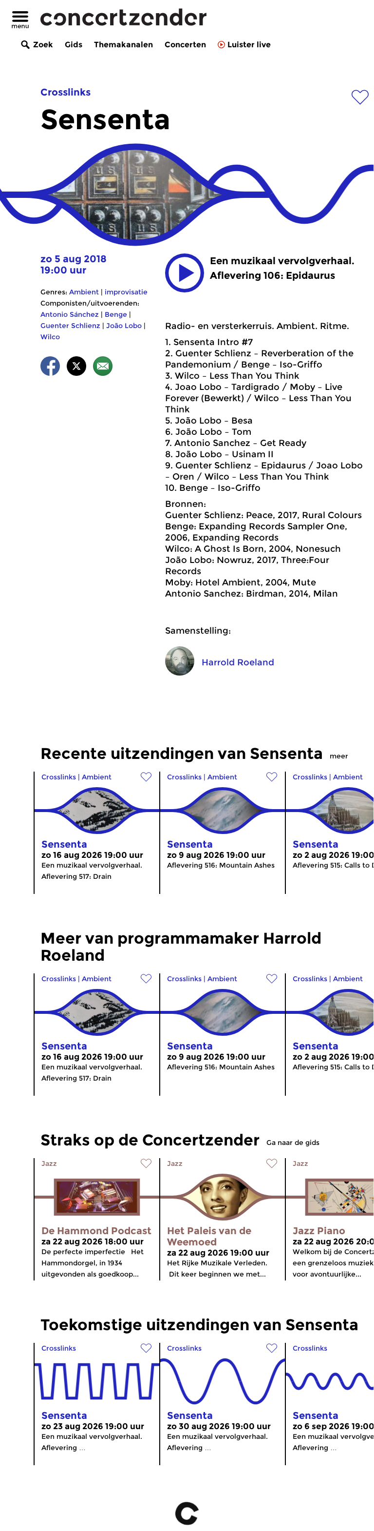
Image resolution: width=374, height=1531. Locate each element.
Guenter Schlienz (70, 325)
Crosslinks (65, 92)
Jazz (49, 1163)
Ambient (84, 292)
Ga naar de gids (292, 1142)
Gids (73, 44)
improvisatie (126, 292)
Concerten (185, 44)
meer (339, 756)
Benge (116, 314)
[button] (184, 272)
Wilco (50, 336)
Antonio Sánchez (69, 314)
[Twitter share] (76, 367)
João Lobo (124, 325)
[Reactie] (102, 367)
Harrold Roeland (238, 662)
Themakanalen (123, 44)
